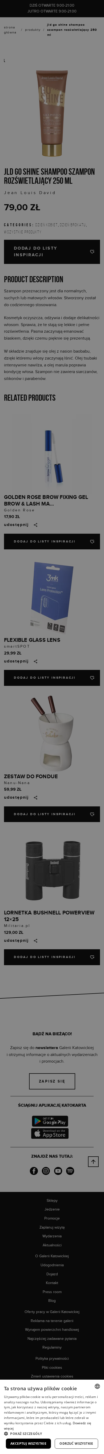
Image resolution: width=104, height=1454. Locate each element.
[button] (52, 1433)
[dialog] (52, 727)
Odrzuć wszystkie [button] (76, 1443)
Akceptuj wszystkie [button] (28, 1443)
